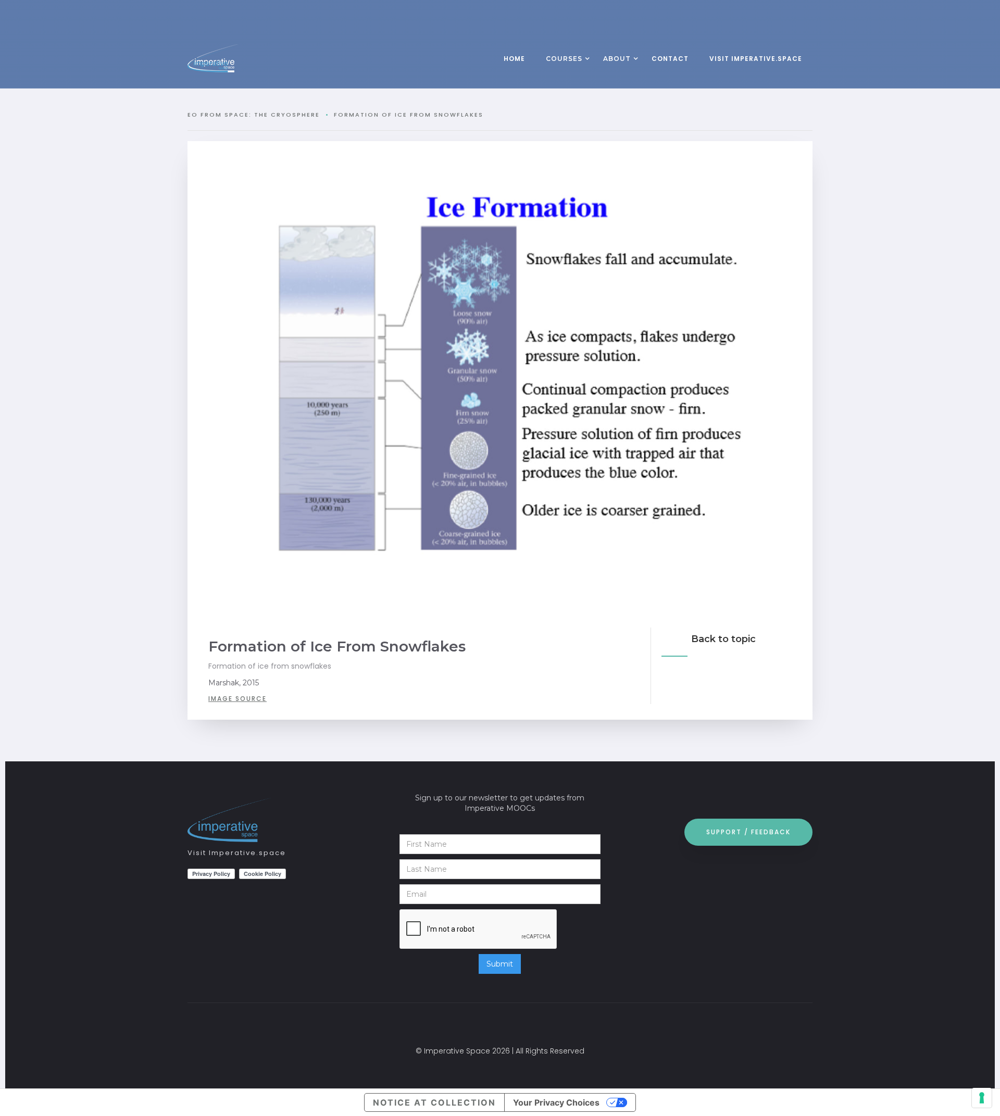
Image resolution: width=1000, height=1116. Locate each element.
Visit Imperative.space (237, 853)
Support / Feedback (748, 831)
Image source (237, 698)
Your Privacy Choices (556, 1102)
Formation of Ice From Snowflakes (408, 114)
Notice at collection (434, 1102)
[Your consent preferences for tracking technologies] (982, 1098)
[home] (234, 58)
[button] (564, 60)
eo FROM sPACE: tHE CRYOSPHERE (254, 114)
